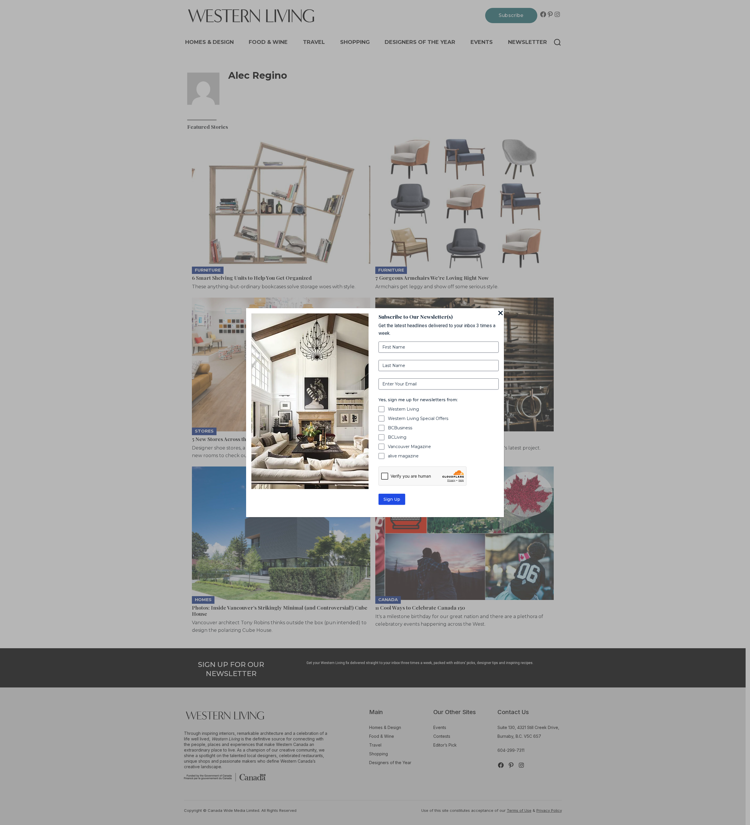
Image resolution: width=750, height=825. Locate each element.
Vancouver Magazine (409, 446)
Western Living (403, 409)
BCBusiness (400, 427)
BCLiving (397, 437)
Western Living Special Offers (418, 418)
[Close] (500, 313)
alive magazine (403, 456)
